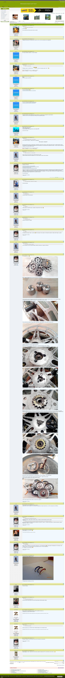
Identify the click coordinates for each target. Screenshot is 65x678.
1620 (33, 650)
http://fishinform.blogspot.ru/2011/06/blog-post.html (30, 168)
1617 (33, 609)
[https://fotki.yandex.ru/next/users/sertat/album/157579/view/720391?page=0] (40, 366)
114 (23, 21)
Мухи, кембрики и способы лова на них (26, 661)
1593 (33, 51)
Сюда (43, 610)
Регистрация (63, 1)
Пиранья (16, 51)
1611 (33, 516)
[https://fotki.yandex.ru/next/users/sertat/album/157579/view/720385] (40, 276)
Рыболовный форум (12, 661)
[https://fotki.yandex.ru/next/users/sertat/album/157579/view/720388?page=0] (40, 297)
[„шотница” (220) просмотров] (15, 19)
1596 (33, 88)
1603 (33, 179)
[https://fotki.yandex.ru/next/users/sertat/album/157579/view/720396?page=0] (40, 453)
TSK (16, 113)
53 (18, 21)
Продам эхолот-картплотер (43, 670)
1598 (33, 113)
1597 (33, 101)
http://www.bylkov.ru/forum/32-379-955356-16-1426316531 (37, 639)
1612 (33, 529)
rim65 (16, 597)
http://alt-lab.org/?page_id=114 (27, 167)
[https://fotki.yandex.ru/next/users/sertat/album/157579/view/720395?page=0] (40, 432)
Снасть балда (32, 661)
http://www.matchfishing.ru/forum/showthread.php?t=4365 (31, 166)
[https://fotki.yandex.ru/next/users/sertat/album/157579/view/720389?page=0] (40, 320)
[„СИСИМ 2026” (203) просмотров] (59, 19)
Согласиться (60, 676)
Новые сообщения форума (60, 665)
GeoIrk (16, 584)
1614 (33, 555)
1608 (33, 242)
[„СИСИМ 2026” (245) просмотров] (48, 19)
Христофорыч (16, 163)
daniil (16, 126)
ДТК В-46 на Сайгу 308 (42, 671)
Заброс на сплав (41, 669)
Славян (16, 25)
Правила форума (58, 13)
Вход (60, 1)
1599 (33, 126)
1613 (33, 542)
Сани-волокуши (14, 672)
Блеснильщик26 (16, 529)
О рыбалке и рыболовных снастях (18, 661)
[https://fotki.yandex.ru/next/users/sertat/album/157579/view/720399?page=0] (40, 387)
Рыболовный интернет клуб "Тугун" (28, 3)
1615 (33, 584)
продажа (13, 671)
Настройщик (16, 609)
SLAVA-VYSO (16, 650)
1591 (33, 25)
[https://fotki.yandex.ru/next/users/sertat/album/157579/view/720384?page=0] (40, 498)
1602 (33, 163)
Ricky (16, 137)
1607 (33, 229)
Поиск (62, 13)
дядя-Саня (16, 179)
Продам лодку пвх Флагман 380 (16, 669)
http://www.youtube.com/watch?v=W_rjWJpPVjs (29, 90)
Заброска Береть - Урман (15, 670)
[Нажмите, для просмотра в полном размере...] (38, 579)
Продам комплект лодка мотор (43, 672)
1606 (33, 217)
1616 (33, 597)
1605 (33, 204)
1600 (33, 137)
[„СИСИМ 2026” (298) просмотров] (26, 19)
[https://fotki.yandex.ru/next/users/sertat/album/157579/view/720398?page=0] (40, 409)
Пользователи (53, 13)
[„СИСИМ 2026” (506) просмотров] (37, 19)
